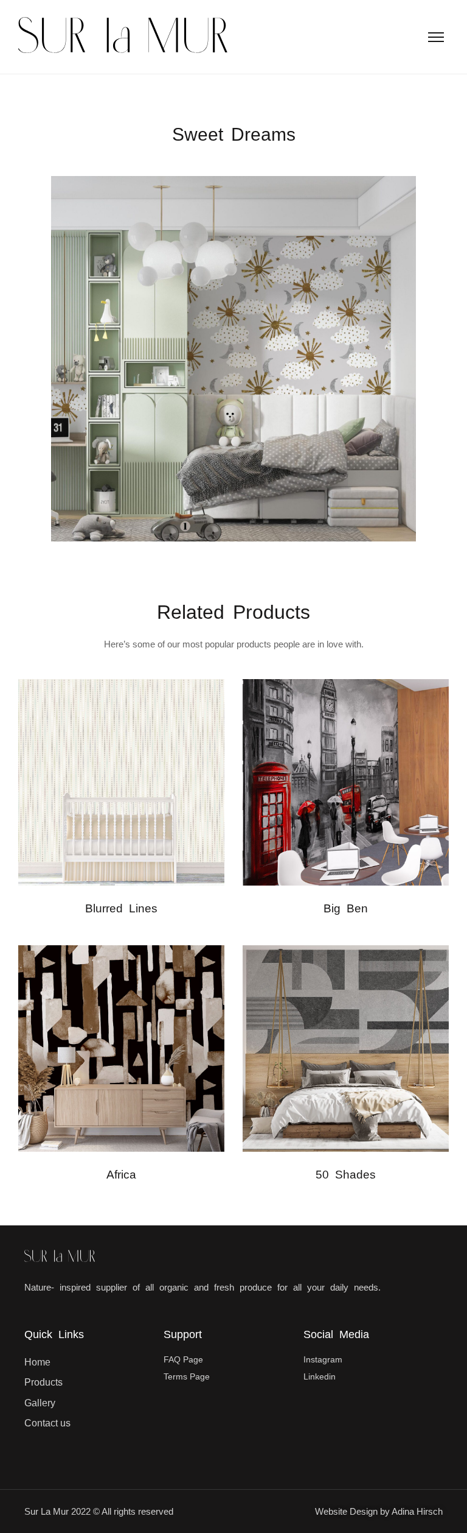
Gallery (39, 1403)
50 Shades (346, 1174)
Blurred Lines (121, 908)
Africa (121, 1174)
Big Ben (345, 908)
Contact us (47, 1423)
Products (43, 1382)
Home (37, 1362)
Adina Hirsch (417, 1511)
